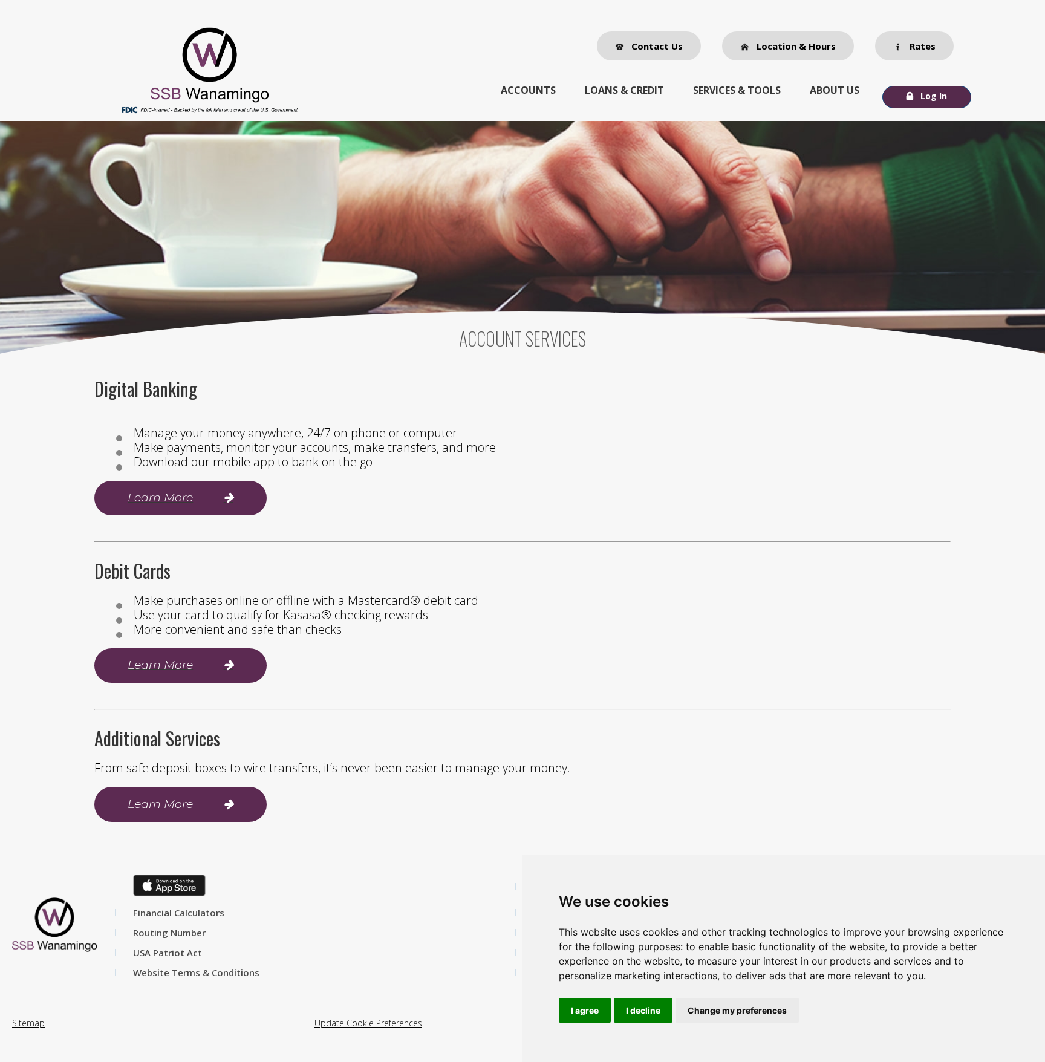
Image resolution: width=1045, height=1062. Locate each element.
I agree (585, 1010)
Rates (921, 46)
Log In (933, 96)
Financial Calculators (178, 913)
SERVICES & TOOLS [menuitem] (737, 90)
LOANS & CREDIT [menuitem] (624, 90)
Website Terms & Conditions (196, 972)
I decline (643, 1010)
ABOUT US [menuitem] (834, 90)
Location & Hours (795, 46)
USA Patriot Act (167, 952)
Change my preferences (737, 1010)
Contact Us (656, 46)
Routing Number (169, 933)
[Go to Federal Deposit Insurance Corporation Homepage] (209, 109)
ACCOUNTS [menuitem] (528, 90)
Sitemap (28, 1023)
